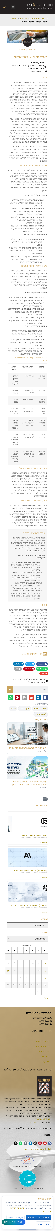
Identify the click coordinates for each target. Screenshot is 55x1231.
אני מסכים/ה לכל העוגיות (38, 1217)
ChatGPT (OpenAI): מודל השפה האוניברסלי (28, 905)
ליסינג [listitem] (13, 708)
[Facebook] (50, 1143)
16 (44, 978)
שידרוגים (34, 62)
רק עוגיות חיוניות (15, 1217)
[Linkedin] (30, 1143)
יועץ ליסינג (26, 65)
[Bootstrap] (25, 1143)
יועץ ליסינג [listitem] (24, 708)
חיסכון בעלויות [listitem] (40, 708)
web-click (47, 1149)
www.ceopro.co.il (43, 1119)
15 (8, 970)
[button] (13, 7)
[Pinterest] (40, 1143)
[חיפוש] (10, 689)
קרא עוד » (43, 842)
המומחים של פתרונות (29, 18)
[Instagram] (35, 1143)
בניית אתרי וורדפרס (33, 1149)
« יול (46, 998)
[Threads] (16, 1143)
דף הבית (44, 18)
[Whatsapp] (20, 1143)
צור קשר (45, 1061)
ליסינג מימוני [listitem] (41, 714)
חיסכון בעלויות (38, 65)
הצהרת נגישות (42, 1041)
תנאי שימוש (43, 1051)
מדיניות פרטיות (42, 1046)
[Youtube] (45, 1143)
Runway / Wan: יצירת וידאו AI (34, 835)
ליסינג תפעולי (32, 68)
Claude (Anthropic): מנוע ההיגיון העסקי (30, 870)
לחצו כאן (34, 1122)
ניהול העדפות (43, 1224)
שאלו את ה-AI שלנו (13, 1222)
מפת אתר (44, 1056)
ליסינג (15, 18)
